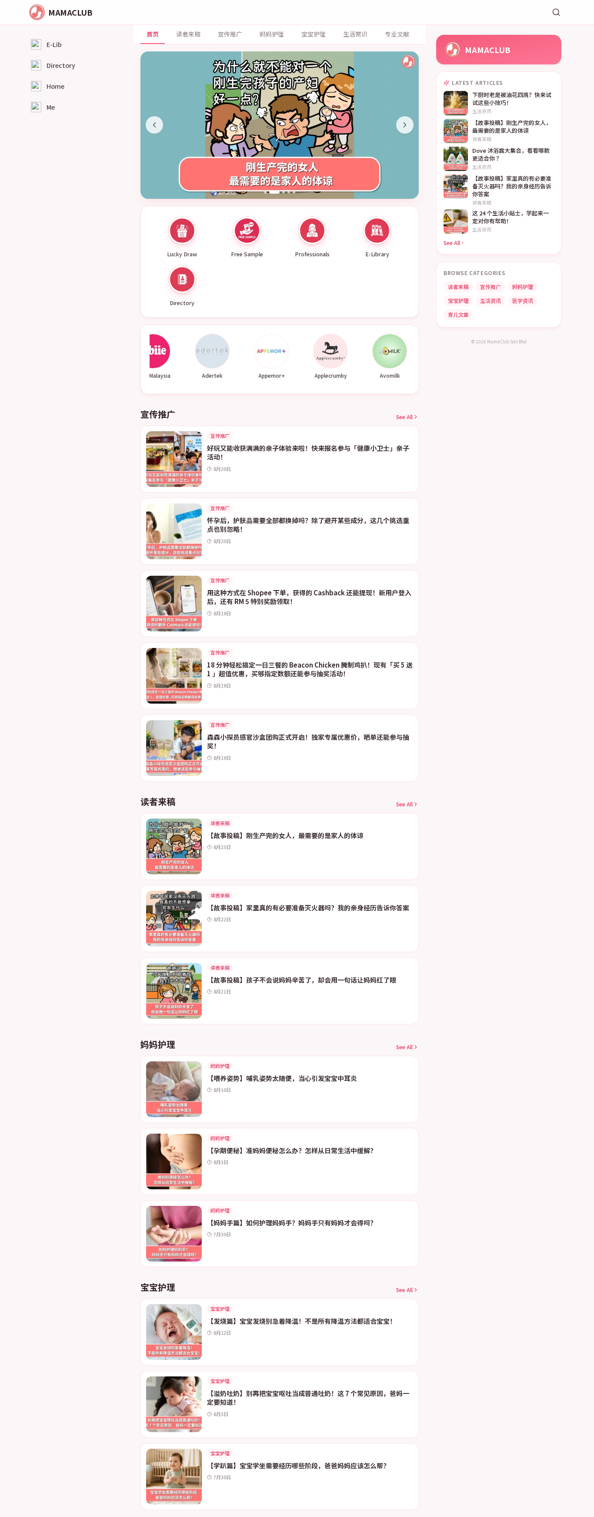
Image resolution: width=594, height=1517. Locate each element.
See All (404, 416)
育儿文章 (458, 314)
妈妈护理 (272, 34)
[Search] (556, 12)
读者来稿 (188, 34)
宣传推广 (230, 34)
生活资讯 (490, 300)
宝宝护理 (313, 34)
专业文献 (397, 34)
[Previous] (154, 125)
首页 (153, 34)
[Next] (405, 125)
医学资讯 (522, 300)
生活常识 (355, 34)
